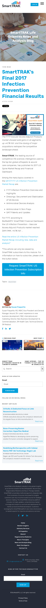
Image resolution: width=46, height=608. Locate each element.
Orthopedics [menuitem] (23, 531)
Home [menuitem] (23, 523)
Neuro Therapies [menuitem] (23, 540)
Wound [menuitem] (23, 534)
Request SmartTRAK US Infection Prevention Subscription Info (23, 269)
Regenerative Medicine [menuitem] (23, 537)
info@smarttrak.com (15, 561)
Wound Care (12, 282)
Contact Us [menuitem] (23, 548)
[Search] (42, 368)
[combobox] (21, 368)
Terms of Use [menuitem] (23, 601)
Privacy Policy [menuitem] (23, 598)
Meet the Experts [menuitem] (23, 545)
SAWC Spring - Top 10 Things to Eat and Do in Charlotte (34, 363)
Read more (39, 421)
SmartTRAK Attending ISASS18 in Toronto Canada (11, 363)
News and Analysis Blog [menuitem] (23, 542)
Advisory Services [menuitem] (23, 528)
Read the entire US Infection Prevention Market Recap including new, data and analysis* (20, 239)
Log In (34, 4)
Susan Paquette (18, 307)
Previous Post (9, 338)
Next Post (38, 338)
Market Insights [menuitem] (23, 526)
